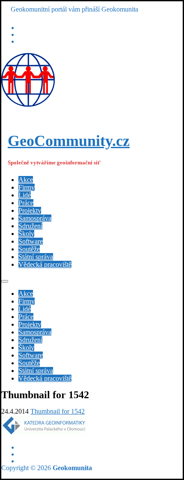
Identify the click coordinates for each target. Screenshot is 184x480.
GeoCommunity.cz (69, 140)
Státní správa (35, 256)
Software (30, 241)
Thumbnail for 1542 (57, 411)
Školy (26, 233)
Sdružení (30, 226)
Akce (25, 179)
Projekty (29, 210)
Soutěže (29, 249)
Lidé (24, 195)
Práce (25, 202)
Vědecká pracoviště (44, 264)
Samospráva (34, 218)
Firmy (26, 187)
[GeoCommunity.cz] (28, 104)
